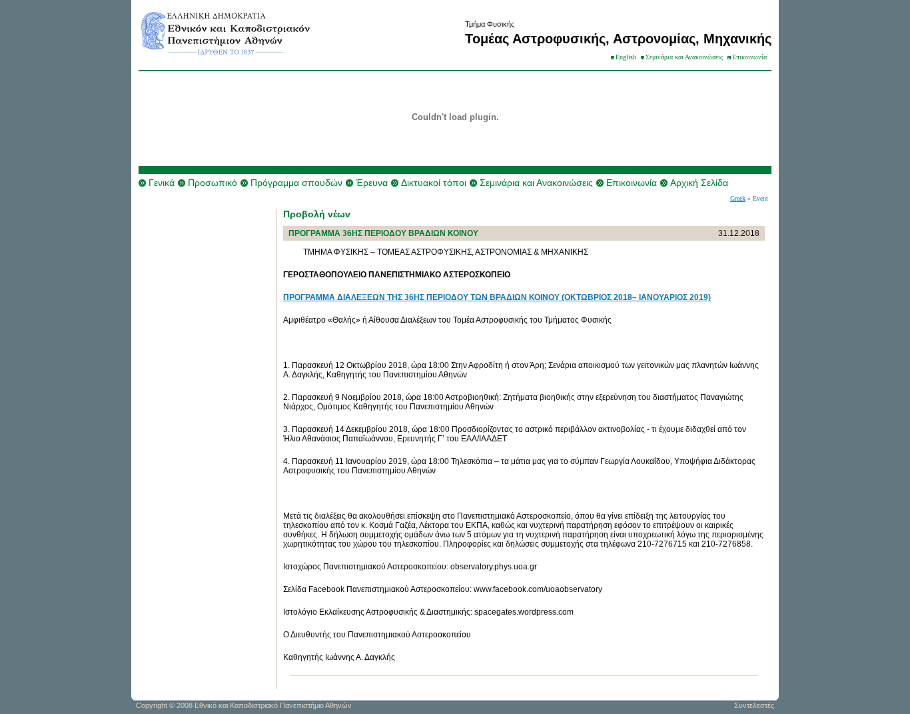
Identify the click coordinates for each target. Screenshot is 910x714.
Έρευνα (372, 182)
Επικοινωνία (749, 57)
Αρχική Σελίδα (699, 182)
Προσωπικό (212, 182)
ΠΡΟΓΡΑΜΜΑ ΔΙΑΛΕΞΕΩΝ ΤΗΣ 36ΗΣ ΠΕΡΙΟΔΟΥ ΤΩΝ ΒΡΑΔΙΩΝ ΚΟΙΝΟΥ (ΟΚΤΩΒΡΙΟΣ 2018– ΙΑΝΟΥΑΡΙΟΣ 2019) (497, 297)
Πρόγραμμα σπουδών (296, 182)
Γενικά (162, 182)
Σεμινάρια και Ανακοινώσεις (684, 57)
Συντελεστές (754, 705)
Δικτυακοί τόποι (433, 182)
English (626, 57)
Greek (737, 198)
